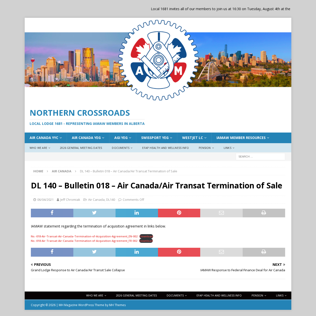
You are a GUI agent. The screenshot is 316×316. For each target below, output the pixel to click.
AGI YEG (121, 137)
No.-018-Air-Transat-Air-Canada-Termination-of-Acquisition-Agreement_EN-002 (84, 236)
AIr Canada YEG (86, 137)
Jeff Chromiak (70, 199)
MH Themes (117, 305)
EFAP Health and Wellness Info (165, 148)
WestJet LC (192, 137)
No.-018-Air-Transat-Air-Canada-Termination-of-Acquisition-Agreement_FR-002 (84, 241)
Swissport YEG (155, 137)
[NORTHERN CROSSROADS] (158, 99)
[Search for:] (260, 156)
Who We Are (38, 148)
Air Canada (96, 199)
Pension (205, 148)
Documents (120, 148)
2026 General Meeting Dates (81, 148)
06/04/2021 (45, 199)
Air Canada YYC (44, 137)
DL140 (110, 199)
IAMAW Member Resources (241, 137)
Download (146, 236)
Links (227, 148)
